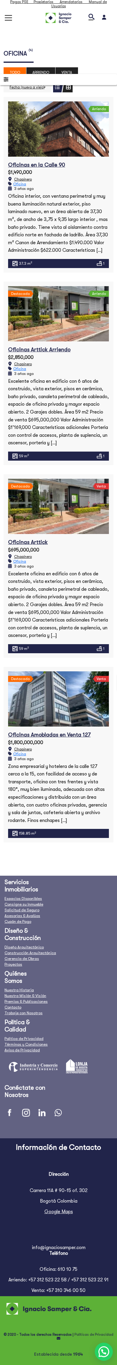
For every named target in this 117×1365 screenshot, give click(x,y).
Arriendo (40, 72)
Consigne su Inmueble (23, 904)
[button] (104, 1352)
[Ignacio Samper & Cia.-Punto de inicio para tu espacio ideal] (58, 17)
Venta (67, 72)
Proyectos (13, 964)
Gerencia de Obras (21, 958)
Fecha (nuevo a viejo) (27, 87)
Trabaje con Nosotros (23, 1013)
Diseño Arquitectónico (24, 947)
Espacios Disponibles (23, 898)
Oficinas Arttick (28, 542)
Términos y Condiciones (26, 1044)
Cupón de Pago (17, 921)
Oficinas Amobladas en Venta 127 (49, 735)
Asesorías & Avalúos (22, 915)
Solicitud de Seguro (21, 910)
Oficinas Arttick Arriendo (39, 350)
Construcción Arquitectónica (30, 953)
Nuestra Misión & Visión (25, 995)
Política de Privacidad (24, 1038)
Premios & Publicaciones (26, 1001)
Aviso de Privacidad (22, 1050)
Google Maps (58, 1211)
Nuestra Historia (19, 990)
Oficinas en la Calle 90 (36, 165)
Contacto (12, 1007)
